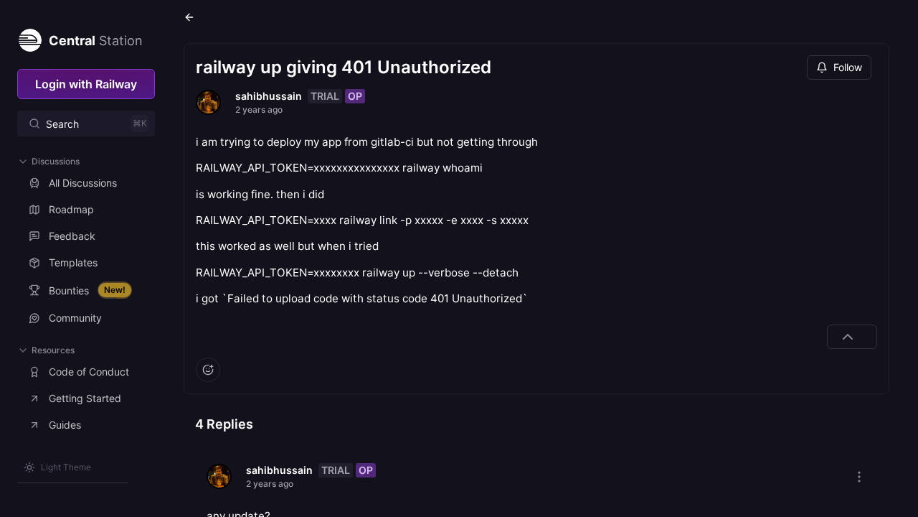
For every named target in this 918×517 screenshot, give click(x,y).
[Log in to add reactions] (208, 370)
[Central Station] (29, 37)
